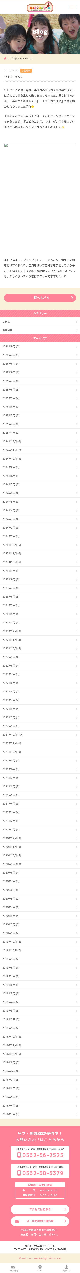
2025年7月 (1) (10, 381)
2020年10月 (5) (11, 855)
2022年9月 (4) (10, 657)
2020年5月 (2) (10, 898)
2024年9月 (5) (10, 467)
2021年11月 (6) (11, 743)
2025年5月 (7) (10, 398)
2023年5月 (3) (10, 605)
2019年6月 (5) (10, 985)
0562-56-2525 (43, 1155)
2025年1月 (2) (10, 432)
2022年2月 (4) (10, 717)
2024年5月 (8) (10, 501)
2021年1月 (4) (10, 829)
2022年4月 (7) (10, 700)
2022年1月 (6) (10, 726)
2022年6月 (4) (10, 683)
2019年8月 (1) (10, 967)
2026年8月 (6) (10, 346)
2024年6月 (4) (10, 493)
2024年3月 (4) (10, 519)
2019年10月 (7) (11, 950)
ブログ (13, 58)
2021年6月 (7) (10, 786)
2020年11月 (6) (11, 847)
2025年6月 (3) (10, 389)
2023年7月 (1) (10, 588)
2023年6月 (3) (10, 596)
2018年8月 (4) (10, 1071)
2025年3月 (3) (10, 415)
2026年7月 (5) (10, 355)
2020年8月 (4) (10, 872)
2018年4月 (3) (10, 1105)
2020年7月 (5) (10, 881)
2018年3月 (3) (10, 1114)
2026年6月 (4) (10, 363)
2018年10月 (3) (11, 1054)
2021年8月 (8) (10, 769)
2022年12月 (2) (11, 631)
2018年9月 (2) (10, 1062)
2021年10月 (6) (11, 752)
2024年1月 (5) (10, 536)
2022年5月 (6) (10, 691)
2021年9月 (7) (10, 760)
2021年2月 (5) (10, 821)
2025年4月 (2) (10, 407)
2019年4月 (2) (10, 1002)
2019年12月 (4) (11, 941)
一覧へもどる (40, 298)
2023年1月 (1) (10, 622)
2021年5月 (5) (10, 795)
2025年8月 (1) (10, 372)
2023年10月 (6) (11, 562)
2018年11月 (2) (11, 1045)
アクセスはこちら (40, 1209)
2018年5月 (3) (10, 1097)
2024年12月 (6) (11, 441)
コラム (6, 321)
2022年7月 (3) (10, 674)
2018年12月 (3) (11, 1036)
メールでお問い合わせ (40, 1221)
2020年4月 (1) (10, 907)
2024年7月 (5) (10, 484)
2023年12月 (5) (11, 545)
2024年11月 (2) (11, 450)
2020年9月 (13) (11, 864)
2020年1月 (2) (10, 933)
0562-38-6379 (43, 1173)
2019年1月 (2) (10, 1028)
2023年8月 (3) (10, 579)
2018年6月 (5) (10, 1088)
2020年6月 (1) (10, 890)
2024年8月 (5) (10, 476)
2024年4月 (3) (10, 510)
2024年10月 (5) (11, 458)
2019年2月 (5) (10, 1019)
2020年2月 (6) (10, 924)
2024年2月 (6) (10, 527)
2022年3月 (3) (10, 709)
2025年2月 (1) (10, 424)
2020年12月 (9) (11, 838)
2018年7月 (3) (10, 1079)
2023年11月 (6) (11, 553)
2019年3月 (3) (10, 1010)
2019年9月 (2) (10, 959)
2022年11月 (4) (11, 639)
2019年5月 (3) (10, 993)
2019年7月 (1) (10, 976)
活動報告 (26, 70)
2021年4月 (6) (10, 803)
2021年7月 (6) (10, 778)
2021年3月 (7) (10, 812)
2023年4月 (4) (10, 614)
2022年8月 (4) (10, 665)
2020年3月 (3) (10, 916)
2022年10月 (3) (11, 648)
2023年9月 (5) (10, 570)
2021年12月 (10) (12, 734)
